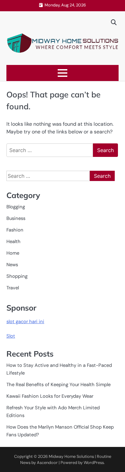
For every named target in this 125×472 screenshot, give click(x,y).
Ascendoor (47, 462)
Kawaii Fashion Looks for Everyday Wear (49, 396)
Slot (10, 336)
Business (15, 218)
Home (12, 253)
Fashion (14, 230)
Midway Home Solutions (71, 456)
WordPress (94, 462)
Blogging (15, 207)
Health (13, 241)
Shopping (17, 276)
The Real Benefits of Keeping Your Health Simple (58, 384)
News (12, 264)
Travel (12, 288)
